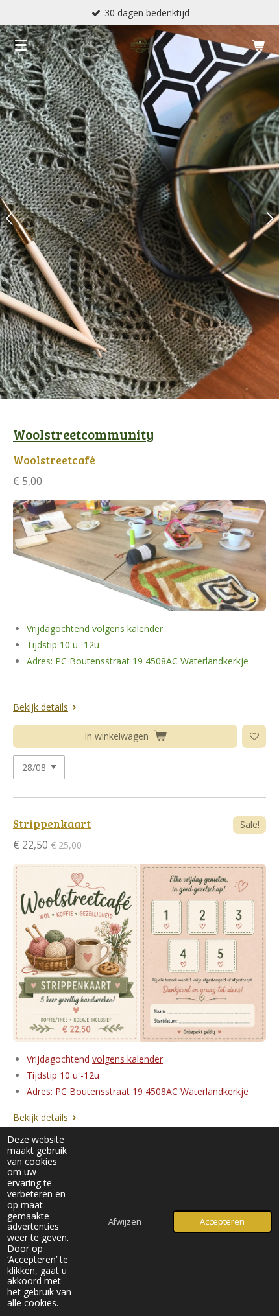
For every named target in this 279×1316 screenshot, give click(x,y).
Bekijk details (40, 707)
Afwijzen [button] (124, 1221)
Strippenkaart (52, 823)
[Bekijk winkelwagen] (258, 45)
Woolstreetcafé (54, 459)
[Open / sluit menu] (20, 45)
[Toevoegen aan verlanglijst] (254, 737)
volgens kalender (127, 1059)
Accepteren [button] (222, 1221)
